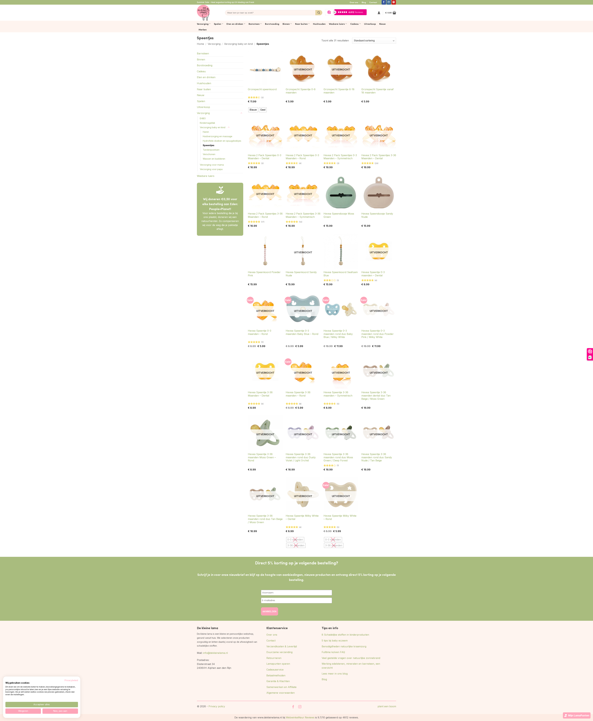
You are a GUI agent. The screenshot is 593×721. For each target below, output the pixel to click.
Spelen (217, 23)
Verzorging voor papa (211, 169)
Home (200, 43)
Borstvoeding (272, 23)
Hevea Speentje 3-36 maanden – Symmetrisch (338, 394)
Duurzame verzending (279, 652)
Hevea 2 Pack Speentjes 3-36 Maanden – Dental (378, 157)
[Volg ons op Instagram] (389, 2)
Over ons (354, 2)
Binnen (286, 23)
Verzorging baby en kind (238, 43)
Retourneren (273, 658)
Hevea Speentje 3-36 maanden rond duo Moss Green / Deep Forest (338, 457)
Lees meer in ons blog (335, 673)
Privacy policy (216, 706)
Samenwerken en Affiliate (281, 687)
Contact (373, 2)
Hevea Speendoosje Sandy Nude (377, 215)
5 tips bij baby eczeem (335, 640)
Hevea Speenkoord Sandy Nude (301, 274)
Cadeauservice (275, 669)
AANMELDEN (270, 611)
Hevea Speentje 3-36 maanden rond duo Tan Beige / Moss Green (265, 519)
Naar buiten (301, 23)
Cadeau (354, 23)
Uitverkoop (370, 23)
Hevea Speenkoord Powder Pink (264, 274)
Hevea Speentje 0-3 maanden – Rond (259, 332)
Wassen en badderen (214, 158)
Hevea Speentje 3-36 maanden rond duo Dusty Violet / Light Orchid (301, 457)
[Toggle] (241, 113)
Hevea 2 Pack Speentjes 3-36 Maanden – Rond (265, 215)
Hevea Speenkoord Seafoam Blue (341, 274)
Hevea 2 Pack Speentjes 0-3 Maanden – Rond (302, 157)
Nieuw (382, 23)
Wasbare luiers (337, 23)
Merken (203, 29)
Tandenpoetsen (211, 149)
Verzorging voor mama (212, 164)
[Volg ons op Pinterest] (393, 2)
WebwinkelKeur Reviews (300, 717)
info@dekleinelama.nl (215, 652)
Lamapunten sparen (278, 663)
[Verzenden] (318, 12)
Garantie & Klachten (278, 681)
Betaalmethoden (275, 675)
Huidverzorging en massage (217, 136)
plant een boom (387, 706)
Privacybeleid (71, 680)
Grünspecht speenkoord (262, 89)
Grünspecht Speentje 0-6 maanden (300, 91)
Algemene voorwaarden (280, 692)
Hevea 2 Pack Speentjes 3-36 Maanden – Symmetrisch (303, 215)
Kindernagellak (207, 123)
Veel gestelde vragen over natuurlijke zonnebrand (351, 658)
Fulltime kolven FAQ (333, 652)
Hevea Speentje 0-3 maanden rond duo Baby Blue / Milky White (338, 334)
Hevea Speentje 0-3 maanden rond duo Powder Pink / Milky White (377, 334)
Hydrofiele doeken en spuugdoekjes (222, 140)
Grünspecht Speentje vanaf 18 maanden (377, 91)
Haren (206, 132)
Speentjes (208, 145)
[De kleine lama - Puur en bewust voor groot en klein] (203, 13)
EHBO (203, 118)
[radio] (253, 110)
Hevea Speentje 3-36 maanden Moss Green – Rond (262, 457)
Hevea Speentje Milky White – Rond (340, 517)
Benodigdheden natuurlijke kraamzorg (344, 646)
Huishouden (319, 23)
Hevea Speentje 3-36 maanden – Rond (298, 394)
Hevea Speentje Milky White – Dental (302, 517)
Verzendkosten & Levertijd (281, 646)
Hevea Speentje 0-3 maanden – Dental (373, 274)
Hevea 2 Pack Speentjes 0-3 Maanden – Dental (264, 157)
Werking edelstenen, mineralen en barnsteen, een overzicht (351, 665)
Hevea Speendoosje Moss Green (339, 215)
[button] (379, 12)
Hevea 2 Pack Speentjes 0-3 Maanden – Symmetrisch (340, 157)
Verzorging (202, 23)
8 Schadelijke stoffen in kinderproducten (345, 634)
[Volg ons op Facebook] (384, 2)
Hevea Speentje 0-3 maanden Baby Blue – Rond (302, 332)
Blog (364, 2)
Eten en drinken (235, 23)
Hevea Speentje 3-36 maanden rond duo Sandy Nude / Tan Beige (376, 457)
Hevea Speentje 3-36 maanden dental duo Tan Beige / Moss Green (376, 395)
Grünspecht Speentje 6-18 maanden (339, 91)
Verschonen (209, 154)
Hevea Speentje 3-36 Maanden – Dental (260, 394)
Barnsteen (254, 23)
